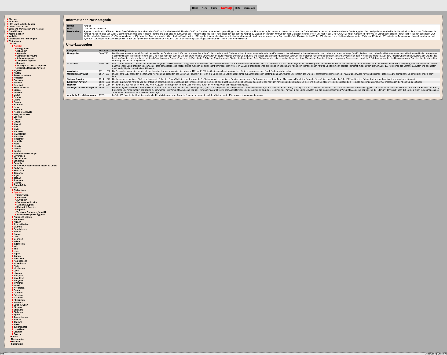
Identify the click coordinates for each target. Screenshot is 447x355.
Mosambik (19, 139)
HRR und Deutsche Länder (22, 24)
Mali (16, 126)
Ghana (17, 100)
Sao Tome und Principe (25, 153)
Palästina (18, 297)
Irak (16, 246)
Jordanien (19, 258)
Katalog (226, 8)
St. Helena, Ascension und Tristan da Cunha (35, 166)
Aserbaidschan (21, 224)
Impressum (249, 8)
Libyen (17, 122)
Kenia (17, 107)
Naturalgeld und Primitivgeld (23, 39)
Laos (16, 271)
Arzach (17, 222)
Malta (16, 129)
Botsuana (18, 80)
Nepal (17, 285)
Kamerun (18, 104)
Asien (14, 187)
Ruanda (17, 148)
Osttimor (18, 293)
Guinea (17, 102)
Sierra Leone (20, 158)
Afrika (14, 43)
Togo (16, 175)
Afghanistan (20, 190)
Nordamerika (17, 339)
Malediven (19, 278)
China (17, 236)
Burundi (18, 82)
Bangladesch (20, 229)
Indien (17, 241)
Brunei (17, 234)
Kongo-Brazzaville (23, 112)
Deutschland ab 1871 (19, 26)
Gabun (17, 95)
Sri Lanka (18, 310)
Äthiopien (18, 78)
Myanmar (18, 283)
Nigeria (17, 146)
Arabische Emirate (23, 217)
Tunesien (18, 180)
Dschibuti (18, 85)
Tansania (18, 173)
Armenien (19, 219)
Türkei (17, 324)
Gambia (17, 97)
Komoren (18, 109)
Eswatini (18, 92)
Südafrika (18, 168)
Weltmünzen (15, 41)
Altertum (13, 19)
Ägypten (18, 46)
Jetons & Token (16, 34)
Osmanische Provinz (26, 56)
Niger (16, 144)
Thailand (18, 322)
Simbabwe (19, 161)
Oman (17, 290)
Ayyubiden (21, 53)
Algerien (18, 70)
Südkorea (18, 312)
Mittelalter (14, 21)
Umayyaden (22, 48)
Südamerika (17, 344)
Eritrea (17, 90)
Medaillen (13, 36)
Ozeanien (15, 341)
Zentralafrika (20, 185)
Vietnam (18, 332)
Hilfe (237, 8)
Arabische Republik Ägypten (30, 68)
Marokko (18, 131)
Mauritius (18, 136)
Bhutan (17, 231)
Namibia (18, 141)
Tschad (17, 178)
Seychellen (19, 156)
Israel (16, 251)
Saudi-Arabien (21, 305)
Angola (17, 73)
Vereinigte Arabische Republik (31, 65)
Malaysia (18, 275)
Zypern (17, 334)
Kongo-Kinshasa (22, 114)
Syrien (17, 314)
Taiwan (17, 319)
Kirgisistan (19, 268)
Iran (16, 249)
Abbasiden (21, 51)
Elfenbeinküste (21, 87)
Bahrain (18, 227)
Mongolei (18, 280)
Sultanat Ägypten (25, 58)
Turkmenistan (20, 327)
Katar (16, 266)
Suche (214, 8)
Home (195, 8)
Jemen (17, 256)
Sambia (17, 151)
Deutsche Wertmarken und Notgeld (26, 29)
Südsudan (19, 170)
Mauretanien (20, 134)
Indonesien (19, 244)
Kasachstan (20, 263)
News (204, 8)
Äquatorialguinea (22, 75)
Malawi (17, 124)
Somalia (18, 163)
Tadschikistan (21, 317)
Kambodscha (20, 261)
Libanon (18, 273)
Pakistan (18, 295)
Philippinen (19, 300)
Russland (18, 302)
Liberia (17, 119)
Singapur (18, 307)
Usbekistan (19, 329)
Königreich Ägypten (26, 60)
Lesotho (18, 117)
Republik (20, 63)
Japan (17, 253)
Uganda (17, 183)
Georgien (18, 239)
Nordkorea (19, 288)
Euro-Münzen (15, 31)
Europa (14, 336)
